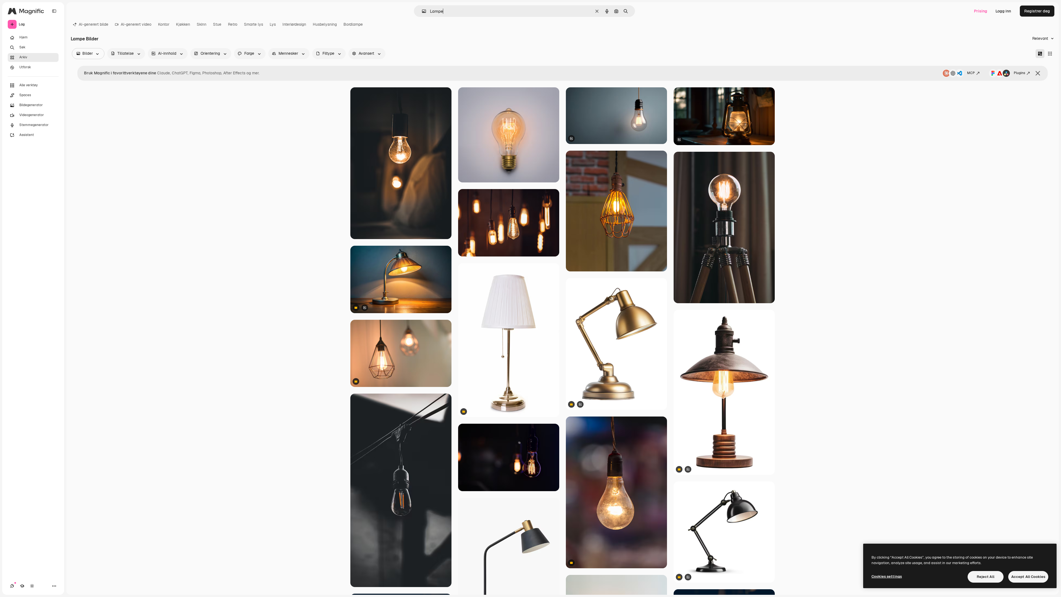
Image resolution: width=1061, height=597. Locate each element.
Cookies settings (886, 576)
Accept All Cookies (1028, 576)
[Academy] (22, 586)
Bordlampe (353, 24)
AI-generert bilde (93, 24)
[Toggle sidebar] (54, 11)
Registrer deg (1037, 11)
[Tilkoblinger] (12, 586)
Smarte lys (253, 24)
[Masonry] (1040, 53)
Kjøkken (183, 24)
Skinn (201, 24)
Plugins (1019, 73)
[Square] (1050, 53)
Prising (980, 11)
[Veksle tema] (32, 586)
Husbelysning (325, 24)
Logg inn (1003, 11)
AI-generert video (136, 24)
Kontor (163, 24)
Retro (232, 24)
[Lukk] (1037, 73)
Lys (273, 24)
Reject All (985, 576)
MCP (971, 73)
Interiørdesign (294, 24)
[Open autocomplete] (421, 11)
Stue (217, 24)
